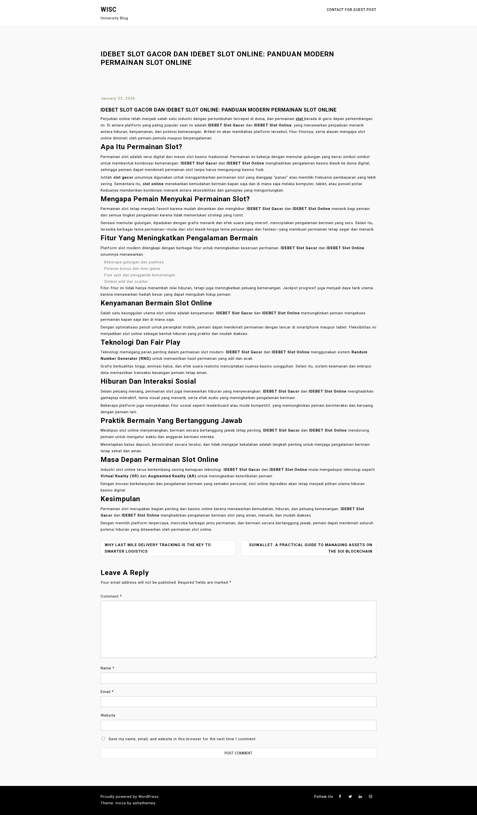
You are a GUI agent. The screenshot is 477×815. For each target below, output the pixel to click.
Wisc (109, 9)
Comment (111, 596)
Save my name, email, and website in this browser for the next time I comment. (183, 739)
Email (107, 692)
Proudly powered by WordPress (130, 796)
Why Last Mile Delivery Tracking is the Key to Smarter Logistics (158, 548)
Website (108, 715)
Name (108, 668)
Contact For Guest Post (351, 10)
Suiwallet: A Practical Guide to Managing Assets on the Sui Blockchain (310, 548)
